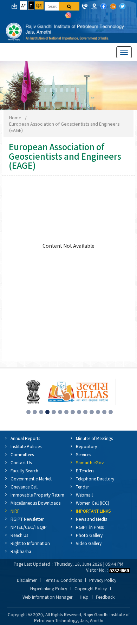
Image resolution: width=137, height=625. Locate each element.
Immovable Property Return (37, 495)
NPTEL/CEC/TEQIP (29, 527)
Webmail (84, 495)
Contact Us (21, 462)
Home (15, 117)
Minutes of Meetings (94, 438)
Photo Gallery (89, 535)
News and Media (91, 519)
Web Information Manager (47, 597)
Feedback (105, 597)
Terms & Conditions (63, 580)
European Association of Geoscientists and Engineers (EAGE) (64, 126)
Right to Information (30, 543)
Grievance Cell (24, 487)
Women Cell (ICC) (92, 503)
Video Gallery (89, 543)
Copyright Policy (90, 588)
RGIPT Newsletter (27, 519)
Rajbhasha (21, 551)
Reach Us (19, 535)
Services (83, 454)
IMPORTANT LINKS (93, 511)
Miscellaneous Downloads (35, 503)
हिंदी (39, 5)
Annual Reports (25, 438)
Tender (82, 487)
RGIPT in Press (90, 527)
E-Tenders (85, 470)
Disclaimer (27, 580)
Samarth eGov (90, 462)
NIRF (15, 511)
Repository (86, 446)
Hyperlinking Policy (48, 588)
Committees (22, 454)
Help (84, 597)
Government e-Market (31, 478)
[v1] (69, 6)
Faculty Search (24, 470)
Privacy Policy (102, 580)
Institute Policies (26, 446)
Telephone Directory (95, 478)
